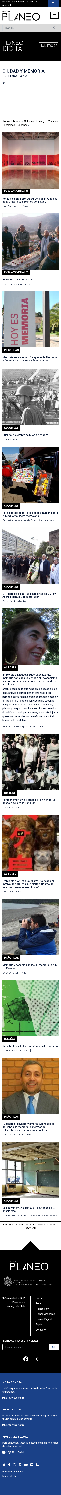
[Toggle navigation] (53, 3)
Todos (6, 121)
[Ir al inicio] (21, 15)
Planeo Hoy (42, 1308)
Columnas (29, 121)
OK (54, 1346)
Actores (17, 121)
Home (39, 1298)
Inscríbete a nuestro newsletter (20, 1340)
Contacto (41, 1329)
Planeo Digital (44, 1319)
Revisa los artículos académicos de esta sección (30, 1226)
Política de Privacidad (13, 1471)
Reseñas (22, 125)
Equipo (39, 1324)
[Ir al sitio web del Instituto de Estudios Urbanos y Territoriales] (29, 1281)
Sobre (39, 1303)
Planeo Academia (45, 1314)
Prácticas (9, 125)
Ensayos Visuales (48, 121)
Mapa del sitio (9, 1476)
